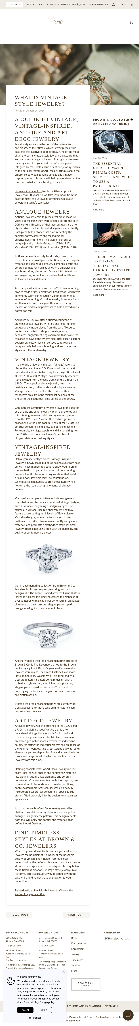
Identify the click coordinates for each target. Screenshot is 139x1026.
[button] (20, 933)
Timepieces (77, 959)
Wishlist (122, 4)
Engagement (77, 948)
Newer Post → (76, 914)
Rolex (74, 937)
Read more (98, 209)
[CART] (130, 5)
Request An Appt (86, 984)
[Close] (63, 972)
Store (74, 970)
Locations (34, 4)
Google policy (47, 1002)
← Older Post (18, 914)
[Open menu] (11, 22)
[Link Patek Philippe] (51, 17)
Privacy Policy (31, 1002)
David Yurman (78, 943)
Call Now (14, 4)
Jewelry (75, 954)
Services (75, 965)
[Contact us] (128, 1015)
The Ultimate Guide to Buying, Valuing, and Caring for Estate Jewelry (112, 266)
